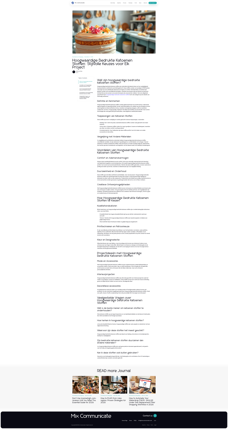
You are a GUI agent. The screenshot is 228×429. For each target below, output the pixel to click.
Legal (155, 424)
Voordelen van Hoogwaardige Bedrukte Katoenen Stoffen (85, 86)
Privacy (148, 424)
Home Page (124, 420)
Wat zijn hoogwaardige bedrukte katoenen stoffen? (86, 82)
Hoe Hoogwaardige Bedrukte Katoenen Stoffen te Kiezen (85, 89)
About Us (144, 424)
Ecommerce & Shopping (77, 56)
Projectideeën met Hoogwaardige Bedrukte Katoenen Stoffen (86, 93)
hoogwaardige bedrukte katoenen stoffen (117, 94)
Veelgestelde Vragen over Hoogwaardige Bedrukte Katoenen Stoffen (85, 97)
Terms (152, 424)
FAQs (135, 420)
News (130, 420)
